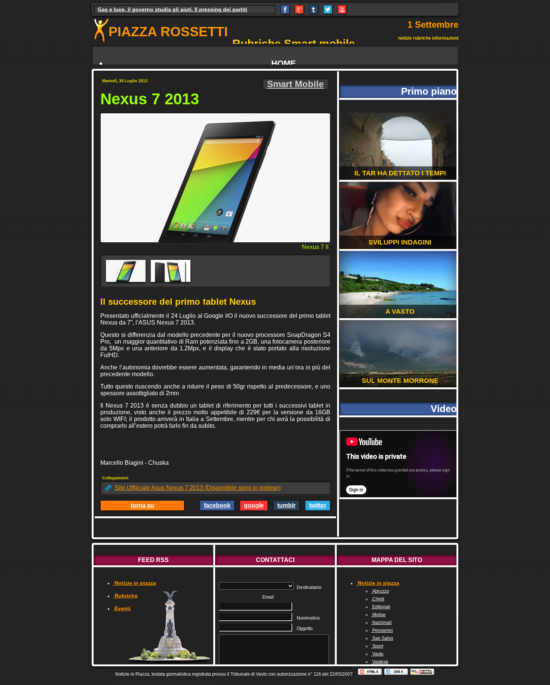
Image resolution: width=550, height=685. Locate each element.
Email (268, 597)
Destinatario (309, 587)
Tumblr (286, 505)
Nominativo (308, 618)
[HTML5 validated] (370, 674)
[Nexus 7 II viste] (170, 271)
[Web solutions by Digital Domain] (422, 674)
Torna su (142, 505)
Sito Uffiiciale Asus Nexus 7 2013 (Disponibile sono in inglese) (198, 488)
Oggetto (305, 628)
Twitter (317, 505)
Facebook (217, 505)
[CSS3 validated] (397, 674)
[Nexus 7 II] (126, 271)
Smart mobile (295, 84)
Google (254, 505)
